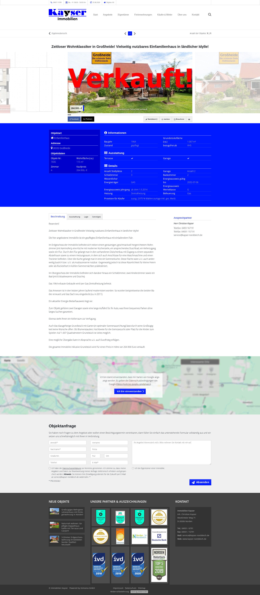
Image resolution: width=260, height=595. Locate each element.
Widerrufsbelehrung (119, 591)
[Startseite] (67, 14)
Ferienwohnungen (143, 15)
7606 (53, 161)
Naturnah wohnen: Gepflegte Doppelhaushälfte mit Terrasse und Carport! (72, 527)
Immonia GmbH (88, 588)
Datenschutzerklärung (71, 468)
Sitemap (141, 588)
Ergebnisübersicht (59, 33)
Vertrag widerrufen (139, 591)
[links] (125, 33)
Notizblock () (152, 119)
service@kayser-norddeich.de (188, 235)
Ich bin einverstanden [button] (129, 391)
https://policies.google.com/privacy (133, 384)
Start (95, 15)
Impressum (118, 588)
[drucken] (189, 119)
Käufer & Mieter (164, 15)
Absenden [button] (202, 482)
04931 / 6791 (57, 2)
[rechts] (135, 33)
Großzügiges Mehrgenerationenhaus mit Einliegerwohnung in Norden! (72, 512)
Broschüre (180, 119)
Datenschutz (130, 588)
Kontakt (195, 15)
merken (166, 119)
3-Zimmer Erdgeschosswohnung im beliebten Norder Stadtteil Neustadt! (72, 541)
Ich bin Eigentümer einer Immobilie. (150, 468)
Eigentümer (123, 15)
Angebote (107, 15)
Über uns (182, 15)
